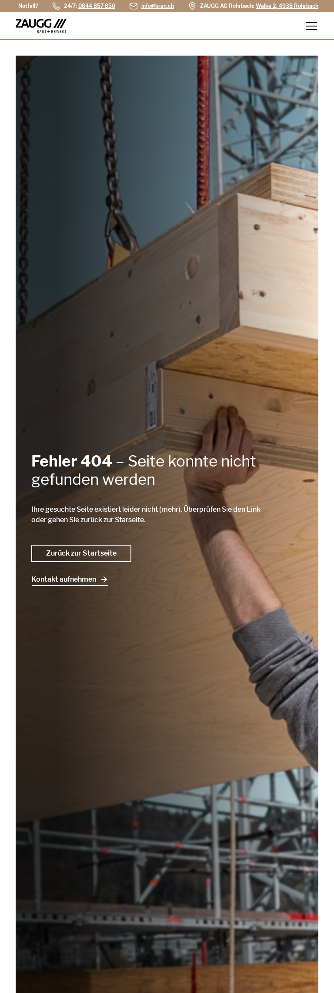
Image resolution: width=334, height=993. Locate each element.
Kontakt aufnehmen (63, 579)
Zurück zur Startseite (81, 553)
